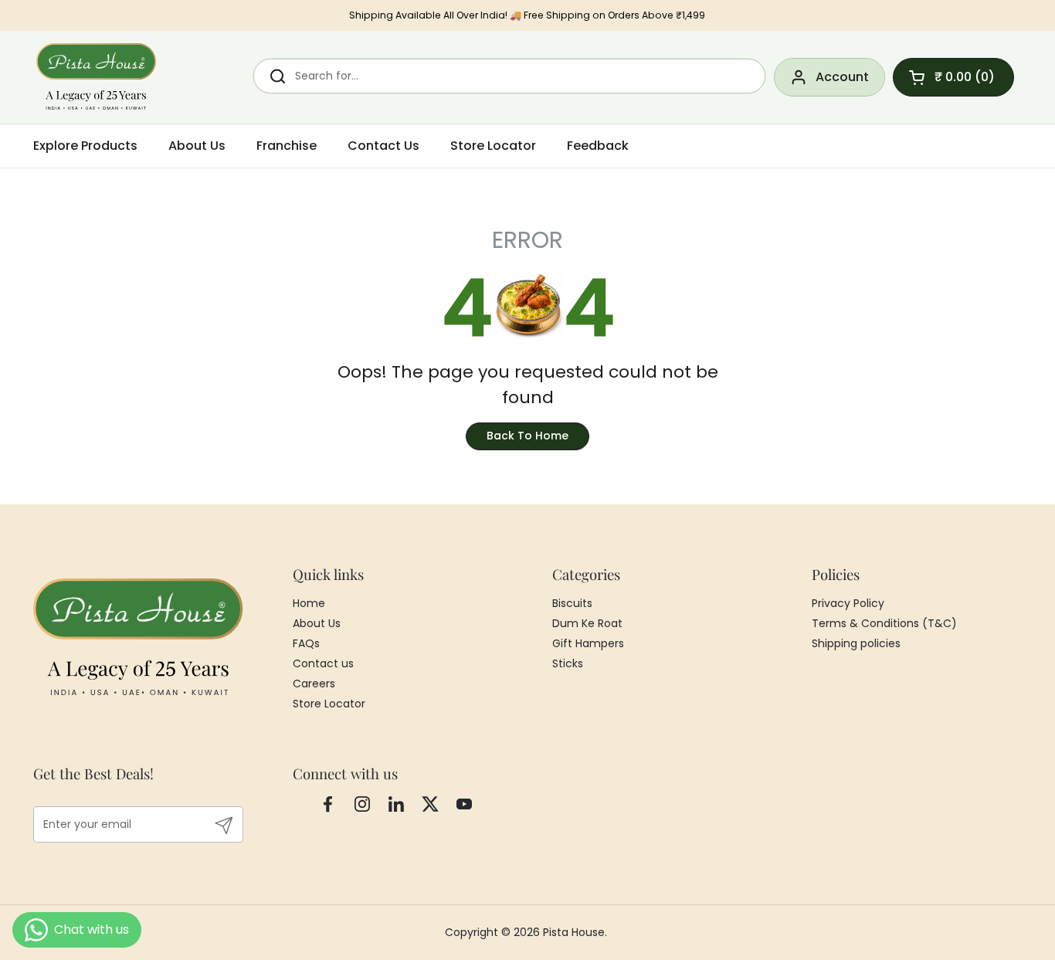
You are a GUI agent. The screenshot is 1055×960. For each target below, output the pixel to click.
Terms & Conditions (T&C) (884, 623)
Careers (314, 683)
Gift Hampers (588, 643)
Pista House (574, 932)
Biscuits (572, 603)
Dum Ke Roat (587, 623)
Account (842, 77)
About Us (317, 623)
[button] (953, 77)
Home (309, 603)
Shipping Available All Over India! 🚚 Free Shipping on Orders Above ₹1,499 (527, 15)
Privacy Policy (848, 603)
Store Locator (329, 703)
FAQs (306, 643)
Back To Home (527, 435)
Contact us (323, 663)
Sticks (567, 663)
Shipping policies (856, 643)
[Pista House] (96, 77)
